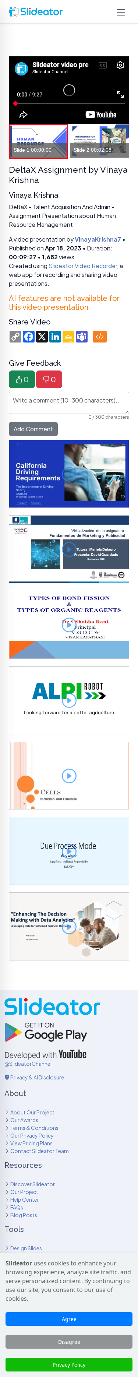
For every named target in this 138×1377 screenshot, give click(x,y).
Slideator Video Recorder (83, 266)
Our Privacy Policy (32, 1135)
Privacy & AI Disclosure (37, 1077)
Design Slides (26, 1248)
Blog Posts (23, 1215)
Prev (18, 141)
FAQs (16, 1207)
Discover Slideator (32, 1184)
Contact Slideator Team (39, 1151)
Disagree (69, 1341)
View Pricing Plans (31, 1143)
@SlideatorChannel (28, 1063)
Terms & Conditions (34, 1127)
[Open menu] (121, 12)
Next (119, 141)
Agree (69, 1318)
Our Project (24, 1191)
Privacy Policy (69, 1364)
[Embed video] (100, 337)
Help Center (24, 1199)
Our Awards (24, 1120)
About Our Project (32, 1112)
